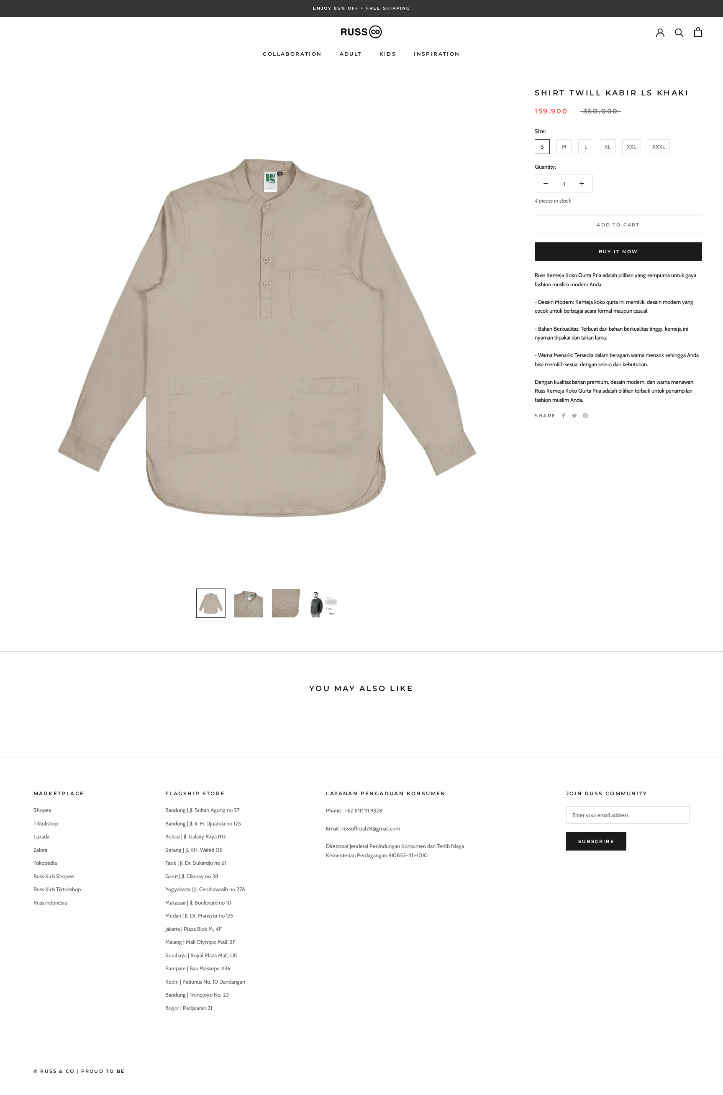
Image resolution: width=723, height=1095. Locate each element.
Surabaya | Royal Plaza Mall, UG (201, 955)
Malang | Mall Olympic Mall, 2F (200, 941)
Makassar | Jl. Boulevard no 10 (198, 902)
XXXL (658, 146)
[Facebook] (563, 415)
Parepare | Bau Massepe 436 (197, 968)
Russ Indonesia (50, 902)
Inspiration (437, 54)
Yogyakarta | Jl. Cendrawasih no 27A (205, 889)
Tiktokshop (45, 823)
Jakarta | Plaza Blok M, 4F (193, 928)
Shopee (42, 810)
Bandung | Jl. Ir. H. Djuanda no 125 (203, 823)
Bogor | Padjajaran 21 (188, 1008)
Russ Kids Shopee (53, 876)
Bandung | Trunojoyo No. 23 (197, 994)
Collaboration (292, 54)
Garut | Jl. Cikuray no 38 (191, 876)
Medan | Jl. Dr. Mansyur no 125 (199, 915)
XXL (631, 146)
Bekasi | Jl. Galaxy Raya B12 (195, 836)
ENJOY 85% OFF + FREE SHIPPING (361, 8)
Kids (388, 54)
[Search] (679, 32)
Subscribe (596, 841)
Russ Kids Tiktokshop (57, 889)
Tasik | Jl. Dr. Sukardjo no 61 (195, 862)
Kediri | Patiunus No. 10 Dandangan (205, 981)
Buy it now (618, 251)
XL (608, 146)
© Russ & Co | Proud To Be (79, 1071)
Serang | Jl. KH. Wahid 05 (193, 849)
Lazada (41, 836)
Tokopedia (45, 862)
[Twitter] (574, 415)
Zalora (40, 849)
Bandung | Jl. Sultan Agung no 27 (202, 810)
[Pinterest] (585, 415)
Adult (351, 54)
